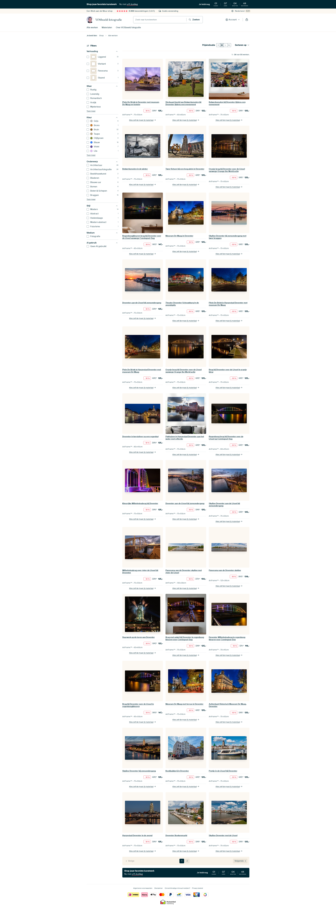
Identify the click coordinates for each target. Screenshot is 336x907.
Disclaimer (158, 888)
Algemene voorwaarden (142, 888)
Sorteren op (240, 45)
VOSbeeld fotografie (108, 19)
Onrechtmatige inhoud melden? (177, 888)
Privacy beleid (197, 888)
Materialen (107, 27)
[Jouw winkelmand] (246, 19)
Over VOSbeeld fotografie (128, 27)
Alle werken (92, 27)
